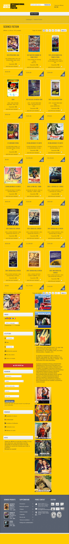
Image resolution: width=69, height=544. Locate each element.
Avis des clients (10, 354)
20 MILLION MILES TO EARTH (34, 143)
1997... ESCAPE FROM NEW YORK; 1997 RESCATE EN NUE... (34, 104)
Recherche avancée (11, 351)
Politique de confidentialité (26, 522)
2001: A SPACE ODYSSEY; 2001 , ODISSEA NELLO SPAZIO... (55, 232)
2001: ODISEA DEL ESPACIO (13, 228)
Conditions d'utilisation (12, 423)
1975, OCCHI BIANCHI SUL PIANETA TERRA (55, 56)
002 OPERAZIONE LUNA (13, 55)
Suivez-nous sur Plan (43, 506)
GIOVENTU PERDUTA (12, 504)
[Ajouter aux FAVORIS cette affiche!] (19, 66)
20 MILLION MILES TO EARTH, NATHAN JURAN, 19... (55, 147)
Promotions (22, 504)
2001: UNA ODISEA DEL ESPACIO (55, 272)
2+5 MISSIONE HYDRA (13, 143)
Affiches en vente (10, 430)
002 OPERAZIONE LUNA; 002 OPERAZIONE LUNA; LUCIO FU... (13, 60)
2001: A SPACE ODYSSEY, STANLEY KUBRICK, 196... (34, 274)
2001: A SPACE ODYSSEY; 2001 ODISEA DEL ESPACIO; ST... (13, 232)
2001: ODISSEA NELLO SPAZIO (55, 228)
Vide (7, 342)
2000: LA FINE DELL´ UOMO (34, 186)
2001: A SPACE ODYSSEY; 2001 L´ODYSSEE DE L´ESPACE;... (55, 190)
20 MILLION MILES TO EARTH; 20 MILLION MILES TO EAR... (34, 147)
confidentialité (9, 419)
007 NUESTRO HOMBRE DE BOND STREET (34, 56)
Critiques (22, 509)
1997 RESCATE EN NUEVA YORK (34, 99)
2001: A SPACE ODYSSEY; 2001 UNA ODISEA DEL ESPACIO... (55, 275)
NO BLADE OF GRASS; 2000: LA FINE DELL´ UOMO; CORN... (34, 190)
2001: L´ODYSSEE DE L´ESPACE (55, 186)
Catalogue (29, 19)
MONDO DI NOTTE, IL (12, 513)
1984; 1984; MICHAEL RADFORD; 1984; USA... (13, 103)
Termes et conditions (25, 520)
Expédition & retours (11, 416)
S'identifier (22, 514)
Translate (17, 325)
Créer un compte (10, 358)
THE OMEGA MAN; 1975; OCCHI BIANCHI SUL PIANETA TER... (55, 61)
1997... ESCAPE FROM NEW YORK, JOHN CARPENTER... (55, 104)
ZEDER (11, 521)
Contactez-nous (10, 427)
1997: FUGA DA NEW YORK (55, 99)
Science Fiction (38, 19)
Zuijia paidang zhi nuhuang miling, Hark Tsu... (34, 61)
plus (14, 509)
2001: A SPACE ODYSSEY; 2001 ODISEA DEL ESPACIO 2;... (34, 232)
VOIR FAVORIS (18, 365)
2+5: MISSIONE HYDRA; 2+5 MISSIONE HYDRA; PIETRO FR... (13, 148)
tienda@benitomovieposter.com (45, 509)
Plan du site (22, 517)
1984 (13, 99)
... (58, 30)
